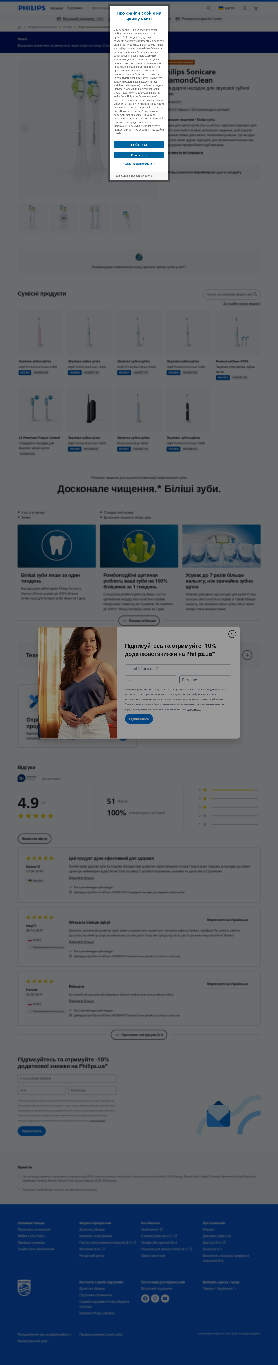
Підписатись (139, 719)
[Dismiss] (232, 634)
